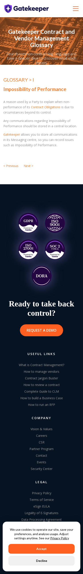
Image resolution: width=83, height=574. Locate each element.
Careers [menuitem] (41, 435)
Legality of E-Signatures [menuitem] (41, 513)
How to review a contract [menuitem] (41, 385)
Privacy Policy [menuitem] (41, 493)
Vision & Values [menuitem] (41, 429)
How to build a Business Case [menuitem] (41, 398)
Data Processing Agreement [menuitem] (41, 519)
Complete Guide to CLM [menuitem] (41, 391)
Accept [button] (41, 549)
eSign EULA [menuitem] (41, 506)
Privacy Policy (59, 538)
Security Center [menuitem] (41, 469)
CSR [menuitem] (41, 442)
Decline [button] (41, 561)
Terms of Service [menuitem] (41, 500)
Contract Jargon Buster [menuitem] (41, 378)
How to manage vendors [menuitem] (41, 371)
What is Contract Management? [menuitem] (41, 365)
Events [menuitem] (41, 462)
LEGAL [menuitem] (41, 482)
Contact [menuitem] (41, 455)
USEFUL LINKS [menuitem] (41, 354)
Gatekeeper (11, 134)
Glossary (16, 80)
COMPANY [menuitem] (41, 418)
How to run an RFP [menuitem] (41, 405)
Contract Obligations (45, 107)
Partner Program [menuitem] (41, 449)
